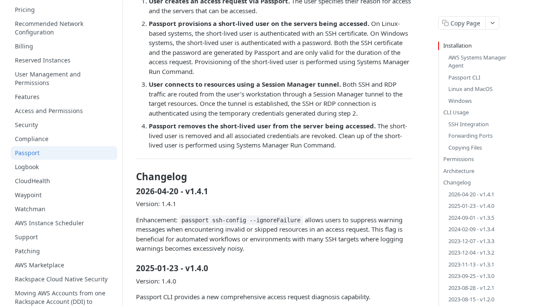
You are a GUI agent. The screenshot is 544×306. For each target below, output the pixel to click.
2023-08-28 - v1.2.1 (471, 288)
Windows (460, 101)
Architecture (458, 171)
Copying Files (465, 147)
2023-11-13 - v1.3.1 (471, 264)
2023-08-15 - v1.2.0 (471, 299)
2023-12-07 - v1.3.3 (471, 241)
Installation (457, 45)
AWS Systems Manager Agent (477, 62)
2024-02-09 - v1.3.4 (471, 229)
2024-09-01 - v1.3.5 (471, 217)
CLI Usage (456, 112)
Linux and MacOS (470, 89)
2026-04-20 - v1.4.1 (471, 194)
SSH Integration (468, 124)
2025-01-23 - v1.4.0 (471, 206)
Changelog (457, 182)
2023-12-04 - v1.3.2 (471, 252)
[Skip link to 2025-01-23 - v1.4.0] (130, 268)
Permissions (458, 159)
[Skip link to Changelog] (130, 177)
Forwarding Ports (470, 135)
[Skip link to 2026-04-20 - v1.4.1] (130, 191)
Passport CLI (464, 77)
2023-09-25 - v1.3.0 (471, 276)
